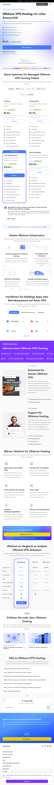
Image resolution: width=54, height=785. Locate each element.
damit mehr (26, 336)
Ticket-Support (34, 441)
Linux (23, 94)
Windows (31, 94)
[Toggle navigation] (50, 4)
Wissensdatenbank (35, 438)
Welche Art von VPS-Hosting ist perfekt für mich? (27, 227)
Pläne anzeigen (26, 47)
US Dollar (26, 1)
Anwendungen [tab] (14, 312)
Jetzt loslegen (27, 739)
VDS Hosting (11, 218)
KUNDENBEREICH (42, 4)
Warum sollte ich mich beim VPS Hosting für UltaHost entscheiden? (22, 687)
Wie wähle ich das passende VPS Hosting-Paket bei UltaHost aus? (22, 676)
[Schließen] (50, 781)
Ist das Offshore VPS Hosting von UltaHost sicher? (18, 672)
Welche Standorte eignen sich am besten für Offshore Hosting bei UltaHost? (25, 680)
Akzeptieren (27, 781)
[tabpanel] (27, 327)
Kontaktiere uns (20, 1)
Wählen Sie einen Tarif (26, 534)
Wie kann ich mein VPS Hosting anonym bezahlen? (18, 683)
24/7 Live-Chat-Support (36, 436)
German (33, 1)
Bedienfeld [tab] (41, 312)
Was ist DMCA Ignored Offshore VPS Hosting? (16, 668)
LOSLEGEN (21, 602)
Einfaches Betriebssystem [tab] (28, 312)
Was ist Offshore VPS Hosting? (12, 691)
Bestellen (14, 121)
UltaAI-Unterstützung (35, 444)
